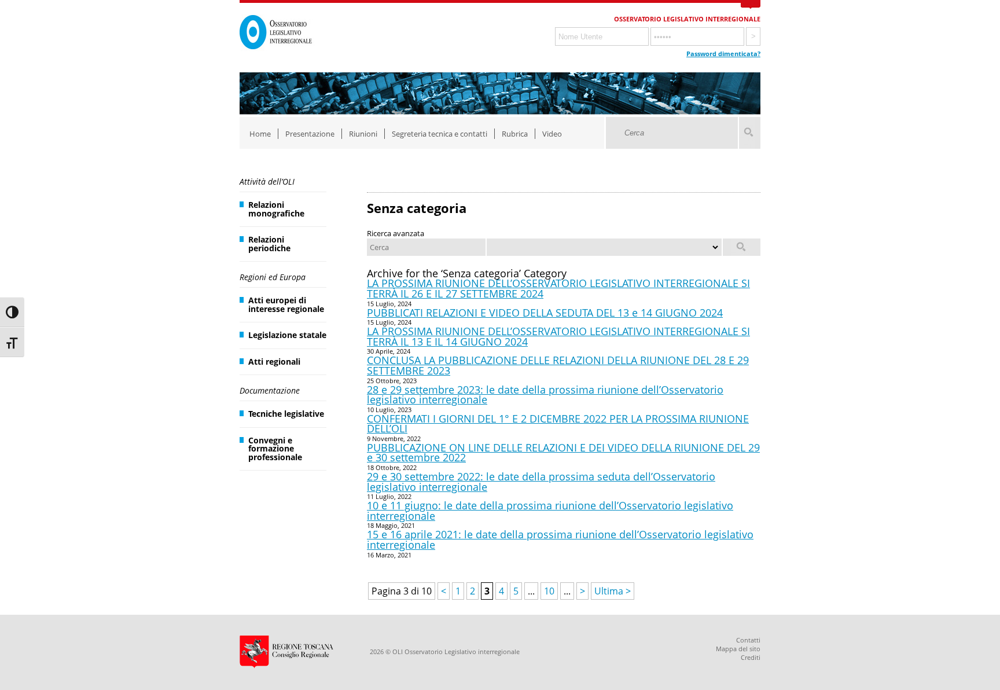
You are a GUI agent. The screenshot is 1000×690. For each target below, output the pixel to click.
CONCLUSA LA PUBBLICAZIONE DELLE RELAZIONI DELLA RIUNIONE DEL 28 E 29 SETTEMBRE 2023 (558, 365)
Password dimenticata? (723, 53)
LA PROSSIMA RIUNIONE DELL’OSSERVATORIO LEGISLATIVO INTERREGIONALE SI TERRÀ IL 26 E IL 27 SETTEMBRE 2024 (558, 288)
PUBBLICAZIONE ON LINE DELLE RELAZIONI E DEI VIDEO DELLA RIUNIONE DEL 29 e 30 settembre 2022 (563, 453)
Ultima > (612, 591)
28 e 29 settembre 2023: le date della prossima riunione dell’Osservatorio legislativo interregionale (545, 395)
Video (552, 134)
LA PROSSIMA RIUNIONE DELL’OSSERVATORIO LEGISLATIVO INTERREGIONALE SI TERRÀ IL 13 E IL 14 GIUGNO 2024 (558, 336)
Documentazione (270, 390)
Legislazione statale (287, 334)
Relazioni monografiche (276, 208)
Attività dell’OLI (267, 181)
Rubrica (515, 134)
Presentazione (309, 134)
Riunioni (363, 134)
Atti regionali (274, 361)
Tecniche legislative (286, 413)
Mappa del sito (738, 648)
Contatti (748, 640)
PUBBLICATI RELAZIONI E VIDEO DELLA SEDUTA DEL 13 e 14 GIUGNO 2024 (545, 313)
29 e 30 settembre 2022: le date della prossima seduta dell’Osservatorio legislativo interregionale (541, 481)
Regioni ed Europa (273, 276)
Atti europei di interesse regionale (286, 304)
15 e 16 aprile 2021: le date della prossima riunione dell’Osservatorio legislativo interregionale (560, 539)
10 (549, 591)
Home (260, 134)
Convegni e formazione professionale (275, 449)
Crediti (750, 657)
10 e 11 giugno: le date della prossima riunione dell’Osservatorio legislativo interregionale (550, 510)
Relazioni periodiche (269, 243)
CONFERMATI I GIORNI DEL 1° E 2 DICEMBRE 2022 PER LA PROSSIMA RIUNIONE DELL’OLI (558, 424)
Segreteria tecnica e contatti (439, 134)
